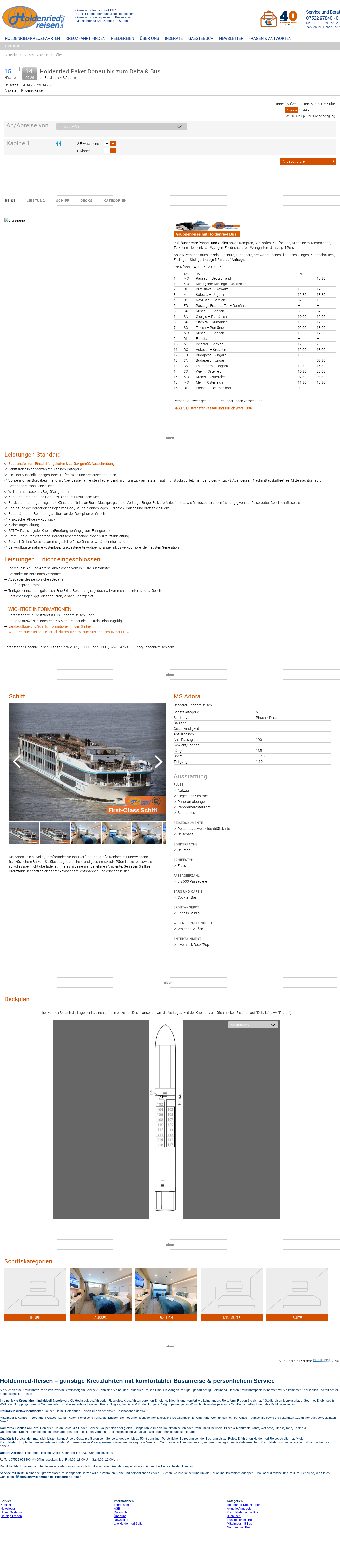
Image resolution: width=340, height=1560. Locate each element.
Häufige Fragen (11, 1516)
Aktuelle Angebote (239, 1508)
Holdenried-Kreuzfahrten (244, 1505)
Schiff (62, 200)
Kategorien (115, 200)
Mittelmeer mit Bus (239, 1523)
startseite (11, 54)
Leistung (36, 200)
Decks (86, 200)
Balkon (303, 103)
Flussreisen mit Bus (240, 1520)
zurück (15, 46)
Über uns (120, 1516)
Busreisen (234, 1516)
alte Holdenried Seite (128, 1523)
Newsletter (8, 1508)
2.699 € (291, 110)
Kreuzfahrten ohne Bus (242, 1512)
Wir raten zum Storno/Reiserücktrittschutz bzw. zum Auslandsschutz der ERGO (69, 631)
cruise (44, 54)
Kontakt (6, 1505)
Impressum (121, 1505)
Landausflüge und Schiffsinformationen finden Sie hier (50, 626)
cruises (29, 54)
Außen (292, 103)
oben (170, 437)
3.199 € (303, 110)
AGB (117, 1508)
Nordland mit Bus (238, 1527)
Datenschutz (122, 1512)
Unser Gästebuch (12, 1512)
